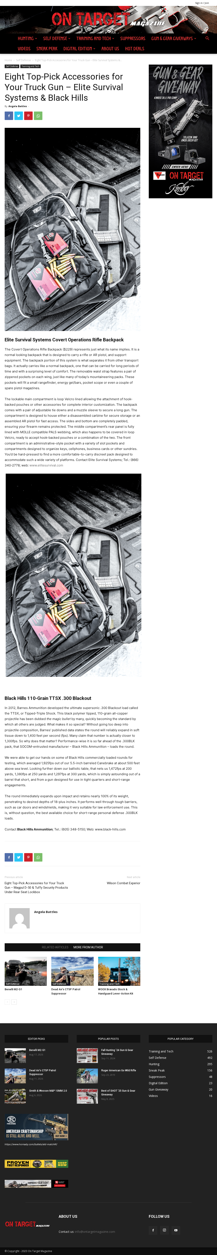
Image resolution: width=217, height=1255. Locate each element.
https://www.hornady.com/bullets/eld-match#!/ (31, 1144)
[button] (207, 39)
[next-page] (14, 1002)
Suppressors (132, 38)
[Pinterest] (28, 116)
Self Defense (55, 38)
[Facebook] (9, 116)
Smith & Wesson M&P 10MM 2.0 (48, 1090)
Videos (24, 48)
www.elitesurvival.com (46, 465)
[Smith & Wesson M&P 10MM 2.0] (15, 1096)
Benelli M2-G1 (13, 989)
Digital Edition (77, 48)
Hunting (26, 38)
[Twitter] (18, 116)
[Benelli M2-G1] (26, 971)
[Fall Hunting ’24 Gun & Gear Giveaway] (87, 1055)
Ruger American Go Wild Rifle (118, 1070)
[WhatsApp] (38, 116)
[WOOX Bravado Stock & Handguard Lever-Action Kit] (119, 971)
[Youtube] (176, 1230)
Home (8, 60)
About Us (110, 48)
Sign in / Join (202, 2)
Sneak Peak (46, 48)
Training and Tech (94, 38)
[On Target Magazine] (108, 19)
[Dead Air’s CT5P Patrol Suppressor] (72, 971)
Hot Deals (134, 48)
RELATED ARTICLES (55, 947)
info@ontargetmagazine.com (95, 1232)
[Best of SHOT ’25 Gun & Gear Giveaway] (87, 1096)
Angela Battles (17, 106)
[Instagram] (164, 1230)
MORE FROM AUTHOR (88, 947)
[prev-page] (7, 1002)
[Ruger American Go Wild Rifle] (87, 1076)
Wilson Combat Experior (123, 883)
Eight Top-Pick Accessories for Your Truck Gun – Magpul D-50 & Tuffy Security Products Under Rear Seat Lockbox (36, 887)
